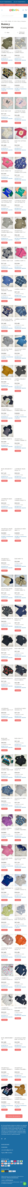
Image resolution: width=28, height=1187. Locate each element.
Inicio (2, 21)
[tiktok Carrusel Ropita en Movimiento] (5, 1139)
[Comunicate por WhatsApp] (24, 1183)
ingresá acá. (4, 1177)
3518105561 (4, 1147)
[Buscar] (25, 16)
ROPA (6, 21)
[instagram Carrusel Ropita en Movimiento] (1, 1139)
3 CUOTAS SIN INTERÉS (11, 5)
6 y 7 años (14, 21)
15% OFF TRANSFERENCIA (8, 1)
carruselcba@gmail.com (7, 1150)
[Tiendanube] (7, 1180)
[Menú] (2, 10)
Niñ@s (9, 21)
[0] (26, 10)
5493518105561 (5, 1144)
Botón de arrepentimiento (12, 1177)
